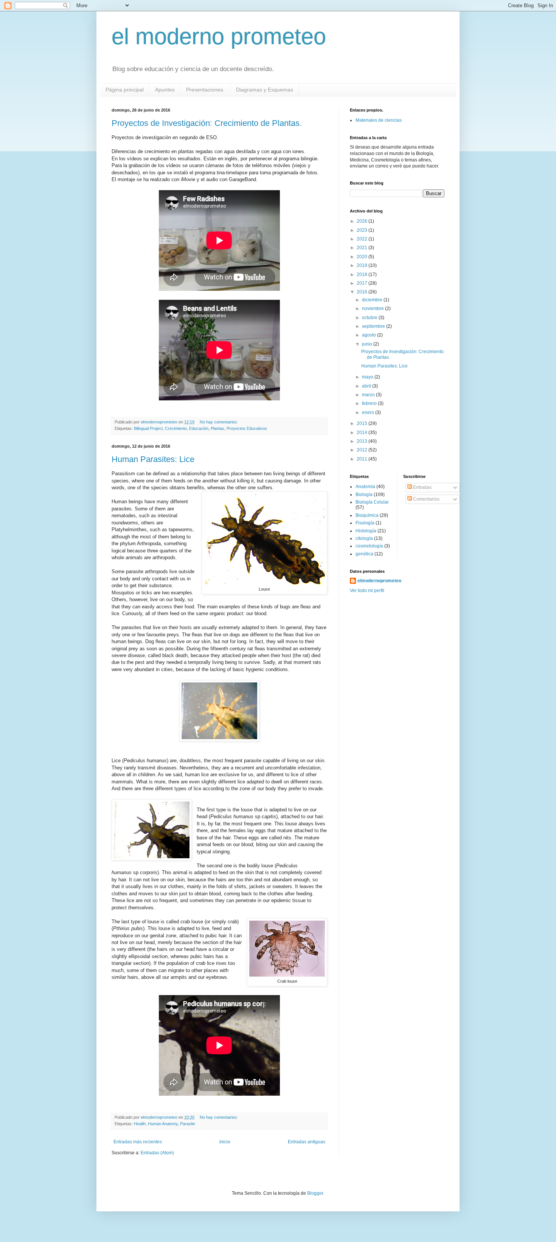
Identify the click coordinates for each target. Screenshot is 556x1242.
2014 (362, 432)
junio (367, 344)
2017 (362, 283)
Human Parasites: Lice (153, 459)
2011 (362, 459)
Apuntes (165, 90)
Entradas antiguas (306, 1141)
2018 (362, 274)
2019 (362, 265)
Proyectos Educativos (247, 428)
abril (367, 386)
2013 (362, 441)
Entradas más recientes (137, 1141)
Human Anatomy (163, 1123)
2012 (362, 450)
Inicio (224, 1141)
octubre (370, 317)
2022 (362, 239)
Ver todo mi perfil (367, 590)
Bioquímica (367, 515)
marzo (369, 394)
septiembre (374, 326)
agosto (369, 335)
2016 (362, 292)
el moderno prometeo (219, 36)
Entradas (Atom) (157, 1152)
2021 (362, 247)
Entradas (422, 487)
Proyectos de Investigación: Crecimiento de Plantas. (207, 123)
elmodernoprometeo (379, 580)
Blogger (315, 1193)
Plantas (217, 428)
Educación (198, 428)
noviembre (373, 308)
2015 (362, 423)
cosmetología (369, 546)
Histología (366, 530)
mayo (368, 377)
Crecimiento (176, 428)
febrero (370, 403)
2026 (362, 221)
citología (364, 538)
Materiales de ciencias (379, 120)
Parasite (187, 1123)
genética (364, 554)
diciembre (373, 299)
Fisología (365, 523)
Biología (364, 494)
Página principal (125, 90)
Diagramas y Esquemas (264, 90)
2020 (362, 256)
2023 (362, 230)
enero (368, 412)
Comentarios (426, 499)
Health (140, 1123)
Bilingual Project (148, 428)
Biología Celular (372, 502)
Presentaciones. (205, 90)
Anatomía (365, 486)
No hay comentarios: (219, 422)
